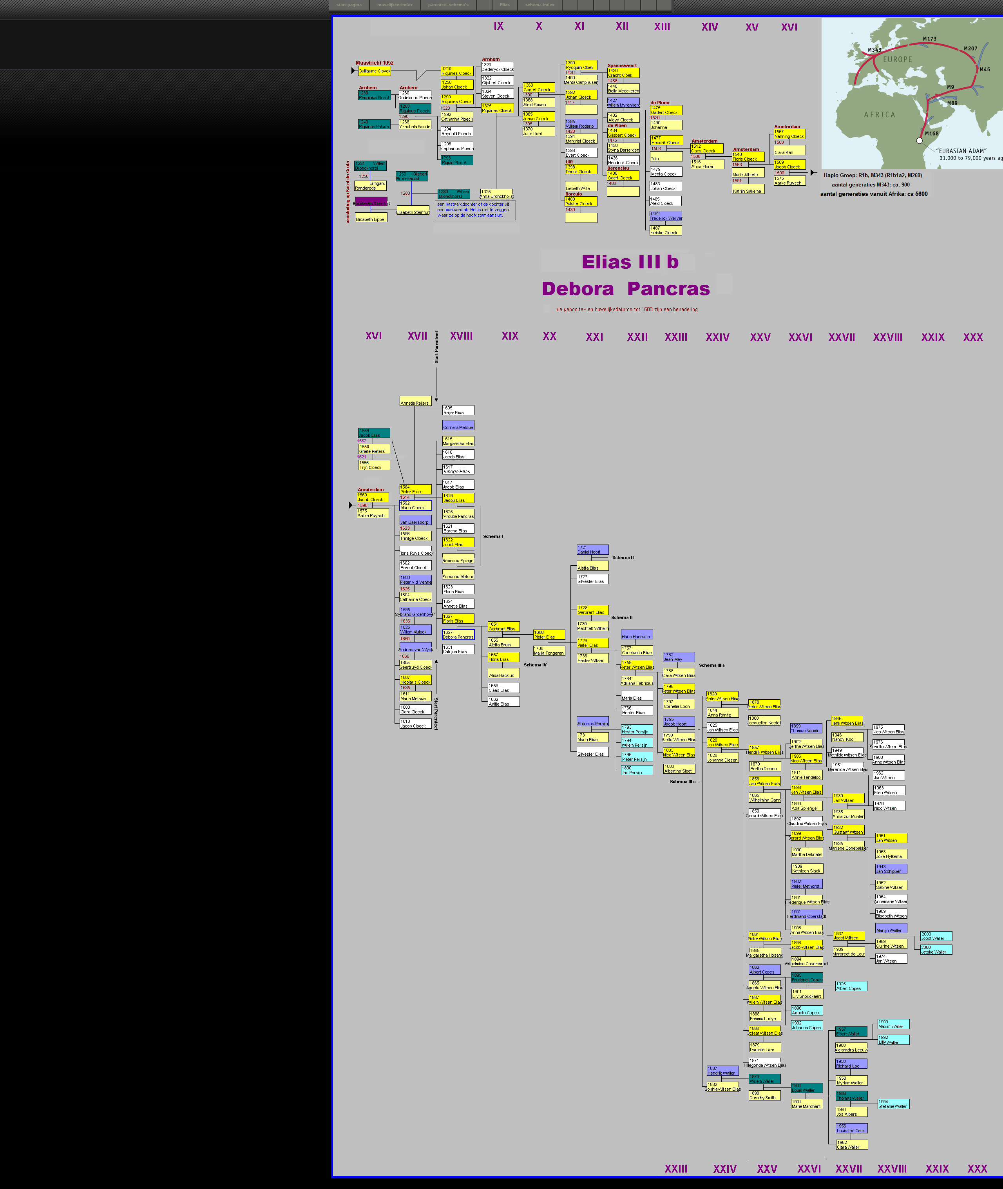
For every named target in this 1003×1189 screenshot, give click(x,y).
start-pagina (349, 4)
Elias (505, 4)
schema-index (539, 4)
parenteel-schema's (448, 4)
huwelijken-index (395, 4)
